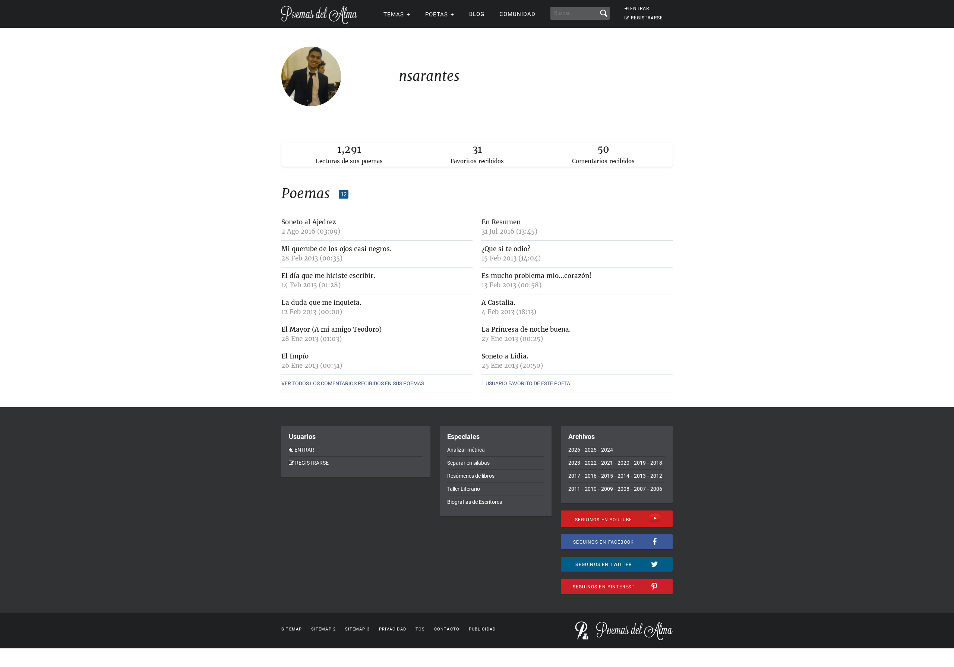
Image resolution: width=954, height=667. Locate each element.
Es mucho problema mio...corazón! (536, 276)
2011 (574, 488)
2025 (591, 449)
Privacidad (392, 629)
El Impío (295, 356)
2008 (623, 488)
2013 (640, 475)
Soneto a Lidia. (504, 356)
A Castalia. (498, 302)
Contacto (446, 629)
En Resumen (501, 222)
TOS (420, 629)
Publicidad (482, 629)
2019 (640, 462)
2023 (574, 462)
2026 (574, 449)
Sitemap (291, 629)
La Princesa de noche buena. (526, 329)
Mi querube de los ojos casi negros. (336, 249)
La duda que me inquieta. (321, 302)
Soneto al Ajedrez (308, 222)
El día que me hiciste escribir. (328, 276)
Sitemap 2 (323, 629)
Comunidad (517, 14)
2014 (623, 475)
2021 (607, 462)
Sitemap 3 (357, 629)
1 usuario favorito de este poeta (525, 383)
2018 (656, 462)
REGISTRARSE (647, 17)
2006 (656, 488)
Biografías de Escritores (474, 502)
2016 (591, 475)
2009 (607, 488)
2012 (656, 475)
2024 (607, 449)
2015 (607, 475)
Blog (476, 14)
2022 (591, 462)
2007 (640, 488)
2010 (591, 488)
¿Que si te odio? (505, 249)
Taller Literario (463, 488)
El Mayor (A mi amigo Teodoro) (331, 329)
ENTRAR (639, 8)
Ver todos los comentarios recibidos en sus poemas (352, 383)
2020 (623, 462)
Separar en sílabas (468, 462)
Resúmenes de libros (471, 475)
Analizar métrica (466, 449)
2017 (574, 475)
